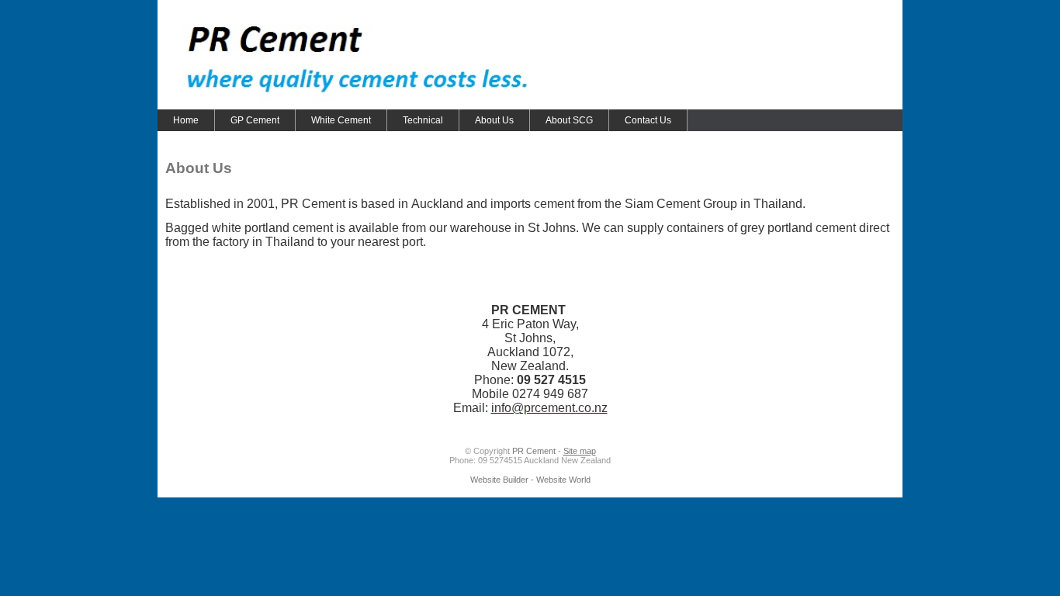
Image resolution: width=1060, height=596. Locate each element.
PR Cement (534, 451)
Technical (423, 120)
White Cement (341, 120)
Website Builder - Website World (530, 479)
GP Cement (254, 120)
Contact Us (648, 120)
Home (186, 120)
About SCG (569, 120)
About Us (494, 120)
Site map (579, 451)
